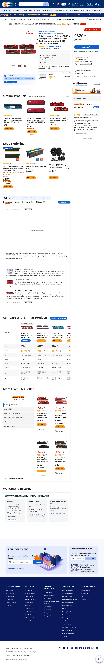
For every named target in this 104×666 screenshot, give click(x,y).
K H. (76, 133)
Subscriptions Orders (31, 618)
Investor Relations (49, 595)
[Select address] (15, 4)
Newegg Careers (48, 613)
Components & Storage (17, 19)
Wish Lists (27, 606)
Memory (30, 19)
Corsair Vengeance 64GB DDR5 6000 (36, 167)
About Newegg (48, 592)
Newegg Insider (48, 616)
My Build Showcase (30, 612)
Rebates (64, 615)
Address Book (29, 603)
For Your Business (67, 596)
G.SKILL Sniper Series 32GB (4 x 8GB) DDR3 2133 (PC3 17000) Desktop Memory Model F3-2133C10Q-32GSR (42, 335)
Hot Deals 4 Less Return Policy (36, 515)
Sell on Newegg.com (68, 593)
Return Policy (9, 599)
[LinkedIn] (76, 648)
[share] (37, 39)
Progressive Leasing (68, 633)
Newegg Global (85, 593)
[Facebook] (64, 648)
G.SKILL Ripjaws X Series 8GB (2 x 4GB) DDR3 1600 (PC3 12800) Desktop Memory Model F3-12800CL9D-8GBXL (43, 415)
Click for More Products (13, 478)
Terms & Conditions (11, 652)
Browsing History (30, 593)
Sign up (38, 562)
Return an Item (10, 596)
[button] (15, 4)
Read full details (11, 517)
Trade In (64, 636)
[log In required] (47, 397)
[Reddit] (37, 43)
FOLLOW (96, 107)
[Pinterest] (80, 648)
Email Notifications (30, 615)
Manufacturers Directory (57, 513)
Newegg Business (86, 590)
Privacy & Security (11, 603)
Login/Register (29, 590)
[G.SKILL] (30, 33)
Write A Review (87, 138)
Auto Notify (86, 47)
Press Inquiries (48, 610)
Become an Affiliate (67, 603)
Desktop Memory (41, 19)
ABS (82, 596)
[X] (68, 648)
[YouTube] (84, 648)
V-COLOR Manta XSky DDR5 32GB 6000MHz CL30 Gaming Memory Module (13, 168)
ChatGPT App (66, 621)
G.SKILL (52, 19)
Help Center (9, 590)
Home (5, 19)
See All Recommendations (37, 96)
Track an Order (10, 593)
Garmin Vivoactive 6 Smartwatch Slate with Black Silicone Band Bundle (59, 166)
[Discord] (93, 648)
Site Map (64, 609)
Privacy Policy (22, 652)
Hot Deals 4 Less (26, 355)
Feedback (29, 210)
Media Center (47, 598)
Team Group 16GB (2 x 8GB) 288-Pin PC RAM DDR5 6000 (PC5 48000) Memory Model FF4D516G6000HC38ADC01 (52, 74)
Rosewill (83, 599)
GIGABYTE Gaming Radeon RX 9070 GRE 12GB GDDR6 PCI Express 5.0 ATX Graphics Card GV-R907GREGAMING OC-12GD (36, 24)
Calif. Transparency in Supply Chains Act (17, 655)
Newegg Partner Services (69, 599)
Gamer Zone (47, 607)
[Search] (46, 4)
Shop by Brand (66, 612)
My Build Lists (29, 609)
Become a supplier (67, 590)
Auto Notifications (30, 621)
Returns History (29, 599)
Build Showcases (67, 630)
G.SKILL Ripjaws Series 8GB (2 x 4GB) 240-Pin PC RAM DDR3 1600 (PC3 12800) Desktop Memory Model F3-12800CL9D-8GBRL (60, 415)
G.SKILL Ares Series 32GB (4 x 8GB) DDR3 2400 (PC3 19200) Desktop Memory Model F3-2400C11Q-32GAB (58, 335)
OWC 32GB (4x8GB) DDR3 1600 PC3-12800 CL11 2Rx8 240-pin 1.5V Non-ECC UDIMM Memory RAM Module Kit (13, 120)
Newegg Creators (67, 606)
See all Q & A (63, 202)
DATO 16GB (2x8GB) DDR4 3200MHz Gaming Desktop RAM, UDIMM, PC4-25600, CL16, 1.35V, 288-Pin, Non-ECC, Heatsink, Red (36, 120)
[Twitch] (88, 648)
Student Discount (67, 624)
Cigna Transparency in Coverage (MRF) (17, 659)
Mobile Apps (65, 618)
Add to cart (8, 129)
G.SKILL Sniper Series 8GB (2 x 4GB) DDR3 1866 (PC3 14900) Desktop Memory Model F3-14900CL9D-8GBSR (60, 459)
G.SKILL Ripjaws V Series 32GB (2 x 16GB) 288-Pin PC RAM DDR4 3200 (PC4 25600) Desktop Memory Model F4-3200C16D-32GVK (42, 459)
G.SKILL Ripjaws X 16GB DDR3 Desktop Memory (58, 119)
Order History (29, 596)
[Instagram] (72, 648)
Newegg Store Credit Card (69, 627)
